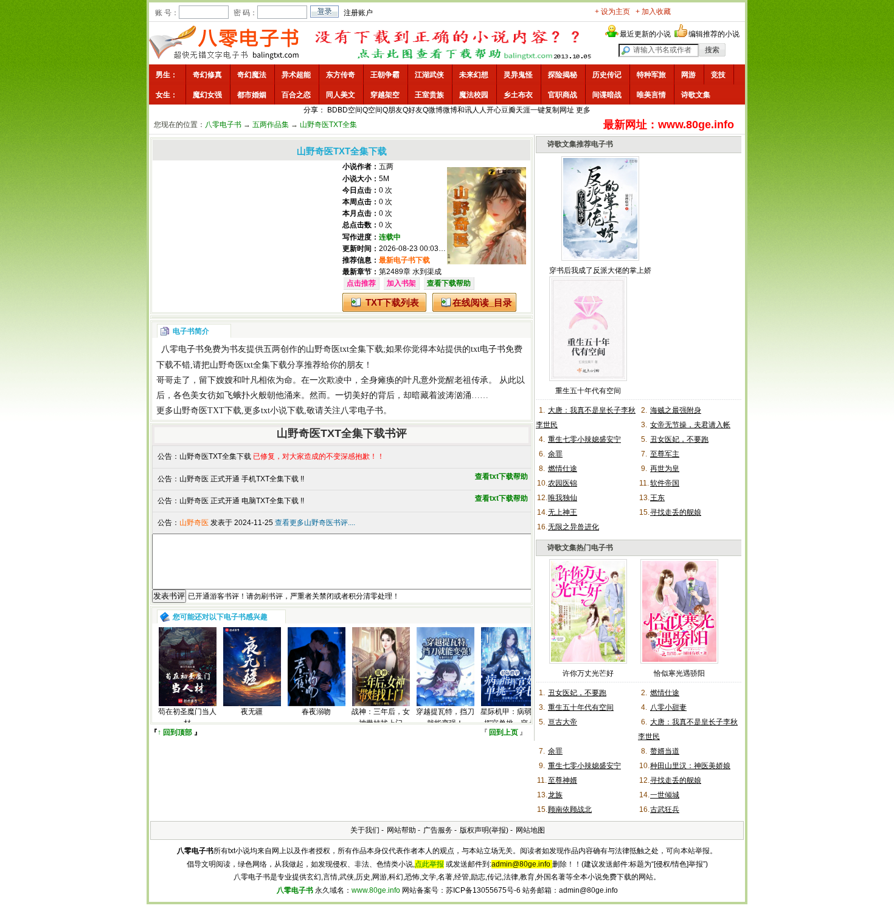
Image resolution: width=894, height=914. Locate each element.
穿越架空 (385, 95)
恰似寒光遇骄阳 (679, 673)
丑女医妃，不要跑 (679, 439)
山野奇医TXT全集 (328, 124)
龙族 (555, 795)
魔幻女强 (207, 95)
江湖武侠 (429, 74)
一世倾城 (664, 795)
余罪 (555, 454)
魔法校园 (473, 95)
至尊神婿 (562, 780)
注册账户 (358, 13)
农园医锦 (562, 483)
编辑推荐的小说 (714, 34)
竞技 (718, 74)
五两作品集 (270, 124)
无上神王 (562, 512)
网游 (688, 74)
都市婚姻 (251, 95)
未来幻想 (473, 74)
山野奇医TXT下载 (207, 410)
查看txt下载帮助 (501, 476)
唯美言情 (651, 95)
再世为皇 (664, 468)
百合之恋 (296, 95)
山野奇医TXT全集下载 (215, 456)
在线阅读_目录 (482, 302)
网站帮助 (401, 830)
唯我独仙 (562, 497)
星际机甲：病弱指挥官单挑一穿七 (509, 717)
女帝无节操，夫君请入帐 (690, 425)
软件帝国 (664, 483)
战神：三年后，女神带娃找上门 (381, 717)
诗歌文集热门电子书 (580, 547)
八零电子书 (223, 124)
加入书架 (401, 283)
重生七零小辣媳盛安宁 (584, 439)
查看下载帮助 (449, 283)
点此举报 (429, 864)
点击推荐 (361, 283)
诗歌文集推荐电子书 (580, 144)
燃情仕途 (562, 468)
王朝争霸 (385, 74)
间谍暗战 (607, 95)
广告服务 (437, 830)
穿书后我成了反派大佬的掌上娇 (600, 270)
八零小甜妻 (668, 707)
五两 (386, 166)
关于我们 (364, 830)
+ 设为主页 (612, 11)
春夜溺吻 (316, 711)
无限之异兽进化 (573, 527)
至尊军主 (664, 454)
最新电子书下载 (404, 260)
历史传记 (607, 74)
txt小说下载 (282, 410)
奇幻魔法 (251, 74)
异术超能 (296, 74)
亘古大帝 (562, 722)
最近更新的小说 (645, 34)
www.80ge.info (376, 890)
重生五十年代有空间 (588, 391)
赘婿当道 (664, 751)
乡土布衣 (518, 95)
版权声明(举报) (484, 830)
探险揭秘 (562, 74)
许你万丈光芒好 (588, 673)
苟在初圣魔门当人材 (187, 717)
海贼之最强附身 (675, 410)
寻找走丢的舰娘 (675, 512)
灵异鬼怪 (518, 74)
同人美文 (340, 95)
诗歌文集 (695, 95)
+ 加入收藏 (653, 11)
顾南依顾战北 (570, 809)
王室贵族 (429, 95)
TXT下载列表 (392, 302)
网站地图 (530, 830)
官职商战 (562, 95)
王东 (657, 497)
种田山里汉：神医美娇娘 (690, 765)
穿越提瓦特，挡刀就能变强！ (445, 717)
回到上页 (503, 732)
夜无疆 (252, 711)
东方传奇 (340, 74)
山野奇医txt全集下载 (344, 349)
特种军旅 (651, 74)
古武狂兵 (664, 809)
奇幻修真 (207, 74)
